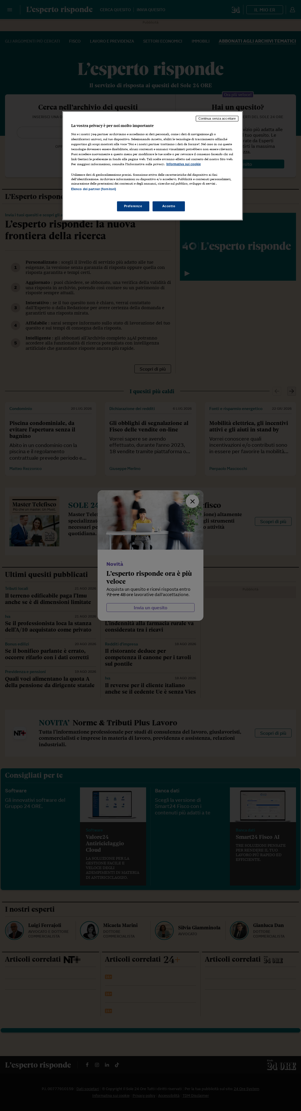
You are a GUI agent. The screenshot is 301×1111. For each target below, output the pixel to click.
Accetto (168, 206)
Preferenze (133, 206)
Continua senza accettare (217, 118)
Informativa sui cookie (183, 164)
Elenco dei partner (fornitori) (93, 189)
